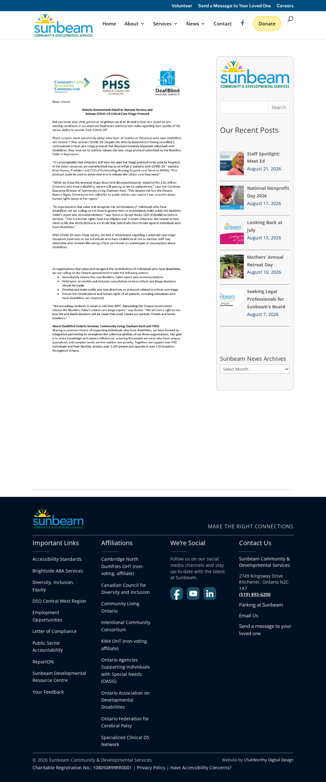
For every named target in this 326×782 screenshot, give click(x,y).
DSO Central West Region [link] (59, 601)
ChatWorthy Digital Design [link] (269, 760)
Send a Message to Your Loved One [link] (234, 5)
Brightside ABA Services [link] (57, 571)
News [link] (192, 24)
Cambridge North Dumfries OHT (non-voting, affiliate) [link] (122, 566)
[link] (63, 25)
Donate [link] (267, 23)
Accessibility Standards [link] (57, 559)
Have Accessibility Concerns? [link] (200, 768)
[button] (279, 107)
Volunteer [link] (182, 5)
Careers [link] (285, 5)
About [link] (131, 24)
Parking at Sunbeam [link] (261, 604)
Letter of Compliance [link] (54, 631)
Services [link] (162, 24)
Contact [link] (223, 24)
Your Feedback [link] (48, 692)
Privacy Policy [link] (151, 768)
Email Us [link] (248, 615)
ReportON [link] (43, 662)
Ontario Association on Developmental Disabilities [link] (125, 700)
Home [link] (109, 24)
